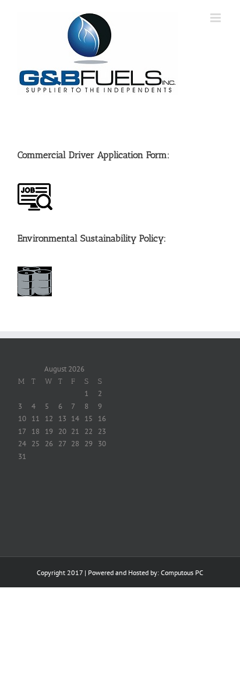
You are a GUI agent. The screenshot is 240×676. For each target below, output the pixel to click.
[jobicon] (34, 187)
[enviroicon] (34, 270)
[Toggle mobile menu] (216, 18)
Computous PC (182, 572)
